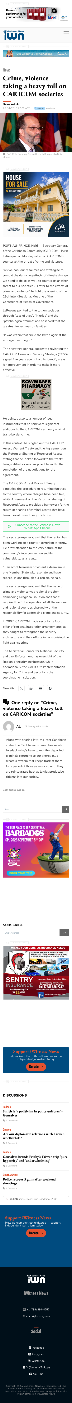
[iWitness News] (36, 1279)
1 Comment (11, 1143)
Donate (34, 1066)
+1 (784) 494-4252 (38, 1309)
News (7, 70)
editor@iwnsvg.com (38, 1316)
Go (64, 932)
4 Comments (12, 1120)
